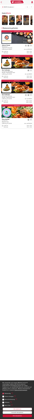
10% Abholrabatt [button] (27, 91)
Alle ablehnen (17, 409)
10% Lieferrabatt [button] (27, 64)
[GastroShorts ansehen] (26, 45)
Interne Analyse (9, 396)
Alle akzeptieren (17, 415)
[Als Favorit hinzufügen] (31, 45)
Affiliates (7, 402)
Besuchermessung (10, 399)
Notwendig (8, 393)
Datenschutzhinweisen (20, 390)
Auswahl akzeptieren (17, 412)
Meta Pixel (7, 405)
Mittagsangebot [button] (27, 42)
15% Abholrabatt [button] (27, 66)
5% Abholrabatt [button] (27, 39)
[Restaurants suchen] (27, 7)
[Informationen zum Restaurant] (28, 45)
